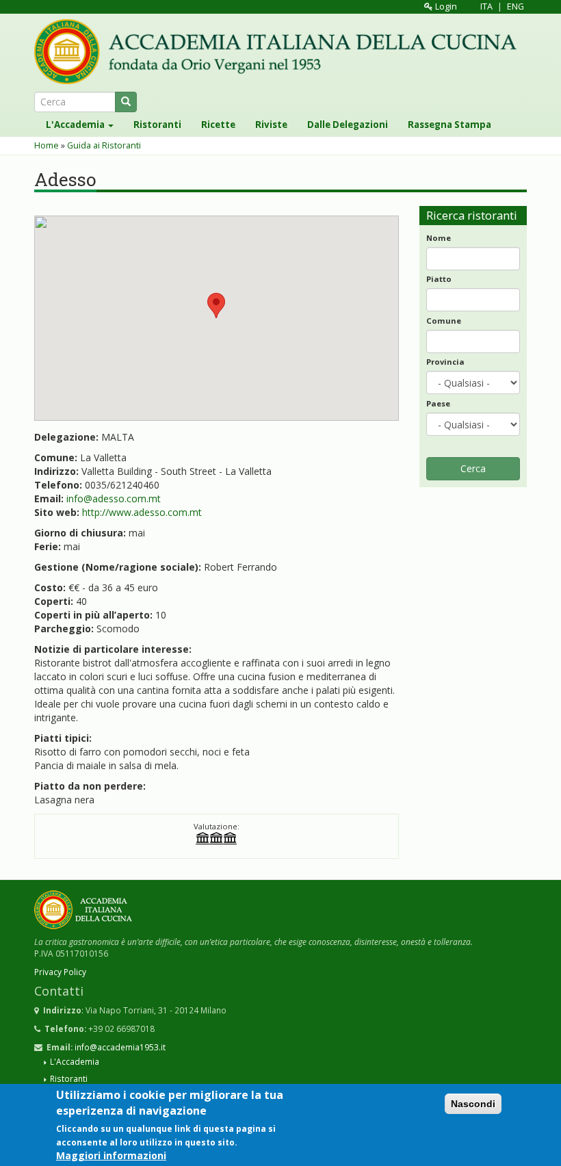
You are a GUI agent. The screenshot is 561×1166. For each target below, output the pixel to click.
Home (46, 145)
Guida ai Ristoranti (104, 145)
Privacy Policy (60, 971)
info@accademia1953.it (120, 1046)
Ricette (218, 124)
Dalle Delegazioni (347, 124)
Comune (443, 320)
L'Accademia (76, 124)
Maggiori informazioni (111, 1155)
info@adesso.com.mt (113, 498)
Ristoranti (157, 124)
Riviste (271, 124)
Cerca (473, 468)
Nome (438, 238)
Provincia (445, 362)
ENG (515, 6)
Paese (438, 403)
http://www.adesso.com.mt (142, 512)
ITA (486, 6)
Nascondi (473, 1103)
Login (445, 6)
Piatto (439, 279)
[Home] (280, 51)
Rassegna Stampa (449, 124)
